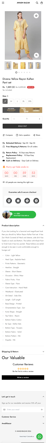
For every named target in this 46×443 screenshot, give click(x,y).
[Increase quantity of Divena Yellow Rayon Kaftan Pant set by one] (39, 118)
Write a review (23, 377)
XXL (29, 101)
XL (24, 101)
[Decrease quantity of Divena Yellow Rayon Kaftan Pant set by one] (14, 118)
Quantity (6, 118)
